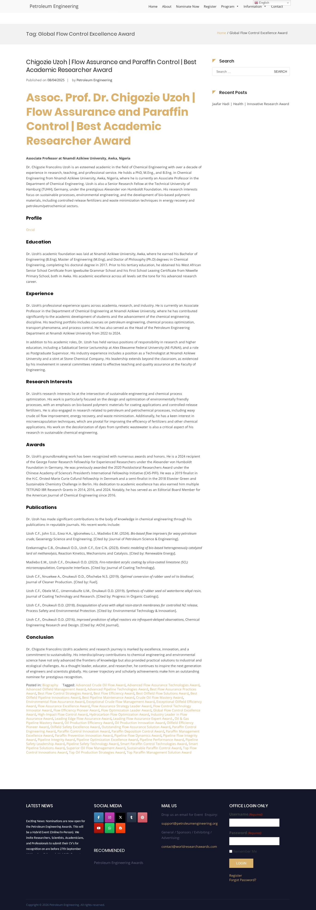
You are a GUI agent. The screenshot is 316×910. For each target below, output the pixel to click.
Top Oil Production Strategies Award (97, 752)
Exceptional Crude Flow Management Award (120, 701)
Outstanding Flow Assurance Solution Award (136, 727)
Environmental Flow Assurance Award (55, 701)
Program (227, 6)
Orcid (30, 230)
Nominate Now (187, 6)
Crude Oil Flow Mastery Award (159, 697)
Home (153, 6)
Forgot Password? (242, 880)
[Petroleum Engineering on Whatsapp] (110, 828)
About (166, 6)
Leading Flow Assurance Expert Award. (143, 718)
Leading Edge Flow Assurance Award (83, 718)
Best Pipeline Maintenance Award (108, 697)
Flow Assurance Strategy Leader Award (121, 706)
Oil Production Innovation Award (140, 722)
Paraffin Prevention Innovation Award (84, 735)
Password (245, 832)
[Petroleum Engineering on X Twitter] (120, 817)
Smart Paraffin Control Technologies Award (153, 744)
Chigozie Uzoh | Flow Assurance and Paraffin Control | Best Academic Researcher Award (111, 66)
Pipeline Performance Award (162, 739)
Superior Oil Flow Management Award (95, 748)
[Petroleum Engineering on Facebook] (99, 817)
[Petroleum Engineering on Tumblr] (131, 817)
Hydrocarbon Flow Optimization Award (119, 714)
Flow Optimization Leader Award (126, 710)
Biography (50, 685)
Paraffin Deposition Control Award (138, 731)
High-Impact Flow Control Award (63, 714)
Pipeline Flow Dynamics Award (137, 735)
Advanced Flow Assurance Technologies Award (163, 685)
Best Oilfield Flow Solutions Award (162, 693)
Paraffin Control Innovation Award (83, 731)
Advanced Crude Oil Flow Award (101, 685)
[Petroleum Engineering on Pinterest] (142, 817)
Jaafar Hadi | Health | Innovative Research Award (250, 104)
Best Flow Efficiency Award (113, 693)
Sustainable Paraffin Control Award (154, 748)
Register (210, 6)
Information (253, 6)
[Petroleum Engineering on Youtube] (99, 828)
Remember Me (245, 851)
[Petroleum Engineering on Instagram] (110, 817)
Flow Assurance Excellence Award (64, 706)
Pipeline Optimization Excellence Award (107, 739)
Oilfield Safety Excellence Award (75, 727)
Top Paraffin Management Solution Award (159, 752)
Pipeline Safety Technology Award (92, 744)
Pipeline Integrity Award (56, 739)
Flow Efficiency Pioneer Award (76, 710)
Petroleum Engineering (54, 6)
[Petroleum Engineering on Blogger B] (120, 828)
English (263, 2)
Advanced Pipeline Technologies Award (117, 689)
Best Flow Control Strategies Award (65, 693)
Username (246, 814)
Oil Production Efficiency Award (89, 722)
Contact (277, 6)
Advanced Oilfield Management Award (56, 689)
